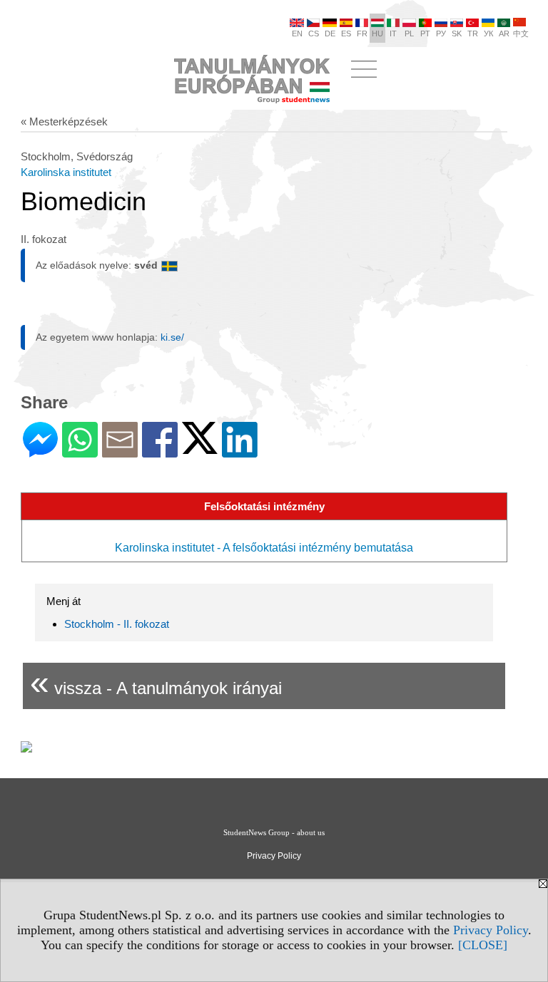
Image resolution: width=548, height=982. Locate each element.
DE (330, 33)
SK (457, 33)
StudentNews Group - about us (274, 832)
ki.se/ (172, 337)
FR (362, 33)
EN (297, 33)
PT (425, 33)
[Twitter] (200, 448)
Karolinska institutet (66, 172)
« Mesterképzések (64, 121)
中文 (521, 33)
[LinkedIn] (240, 451)
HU (377, 33)
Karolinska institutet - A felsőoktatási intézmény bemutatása (264, 548)
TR (472, 33)
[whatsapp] (80, 451)
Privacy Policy (490, 930)
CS (313, 33)
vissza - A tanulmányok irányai (156, 682)
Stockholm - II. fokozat (116, 624)
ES (346, 33)
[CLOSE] (482, 945)
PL (409, 33)
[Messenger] (40, 451)
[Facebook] (160, 451)
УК (488, 33)
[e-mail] (120, 451)
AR (504, 33)
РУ (441, 33)
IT (393, 33)
